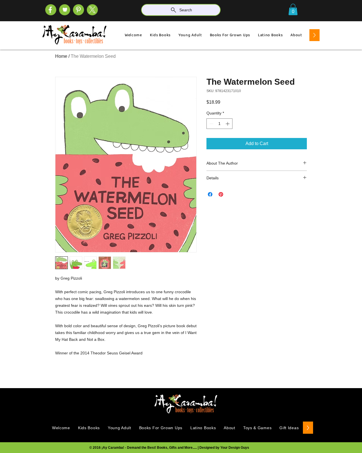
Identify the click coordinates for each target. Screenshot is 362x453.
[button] (293, 9)
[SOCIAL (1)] (64, 9)
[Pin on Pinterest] (220, 194)
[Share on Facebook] (210, 194)
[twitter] (92, 9)
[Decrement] (210, 124)
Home (61, 56)
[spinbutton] (219, 124)
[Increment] (228, 124)
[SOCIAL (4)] (50, 9)
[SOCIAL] (78, 9)
